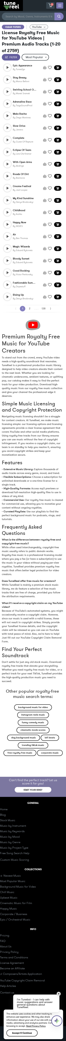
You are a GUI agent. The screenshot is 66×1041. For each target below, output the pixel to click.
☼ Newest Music (10, 876)
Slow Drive (19, 126)
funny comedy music (33, 722)
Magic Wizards (21, 246)
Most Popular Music (12, 881)
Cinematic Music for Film (16, 903)
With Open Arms (22, 162)
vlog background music (23, 737)
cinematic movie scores (33, 730)
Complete (18, 138)
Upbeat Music (8, 898)
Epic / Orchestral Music (15, 920)
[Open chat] (56, 1020)
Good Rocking (21, 270)
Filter (13, 57)
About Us (5, 946)
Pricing (4, 935)
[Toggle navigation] (59, 5)
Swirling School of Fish (25, 89)
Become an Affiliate (12, 968)
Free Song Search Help (14, 853)
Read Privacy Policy (36, 1026)
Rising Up (18, 294)
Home (4, 809)
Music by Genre (10, 842)
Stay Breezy (19, 77)
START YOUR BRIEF (33, 790)
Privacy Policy (9, 952)
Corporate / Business (13, 914)
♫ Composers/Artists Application (21, 974)
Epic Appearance (22, 65)
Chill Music (7, 892)
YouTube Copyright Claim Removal (22, 980)
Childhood (19, 210)
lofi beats (50, 737)
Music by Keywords (12, 831)
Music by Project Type (14, 848)
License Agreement (12, 963)
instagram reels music (33, 714)
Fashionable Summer (25, 282)
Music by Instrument (13, 826)
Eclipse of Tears (22, 150)
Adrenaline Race (22, 101)
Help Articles (8, 986)
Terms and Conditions (14, 957)
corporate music (50, 752)
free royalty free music (20, 752)
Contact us (7, 993)
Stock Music (7, 820)
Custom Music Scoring (14, 860)
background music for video (33, 707)
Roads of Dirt (21, 174)
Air (14, 234)
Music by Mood (10, 837)
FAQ (3, 941)
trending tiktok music (33, 745)
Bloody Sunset (21, 258)
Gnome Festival (22, 186)
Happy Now (19, 222)
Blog (3, 815)
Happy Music (8, 909)
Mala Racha (20, 113)
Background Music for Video (18, 887)
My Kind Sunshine (23, 198)
